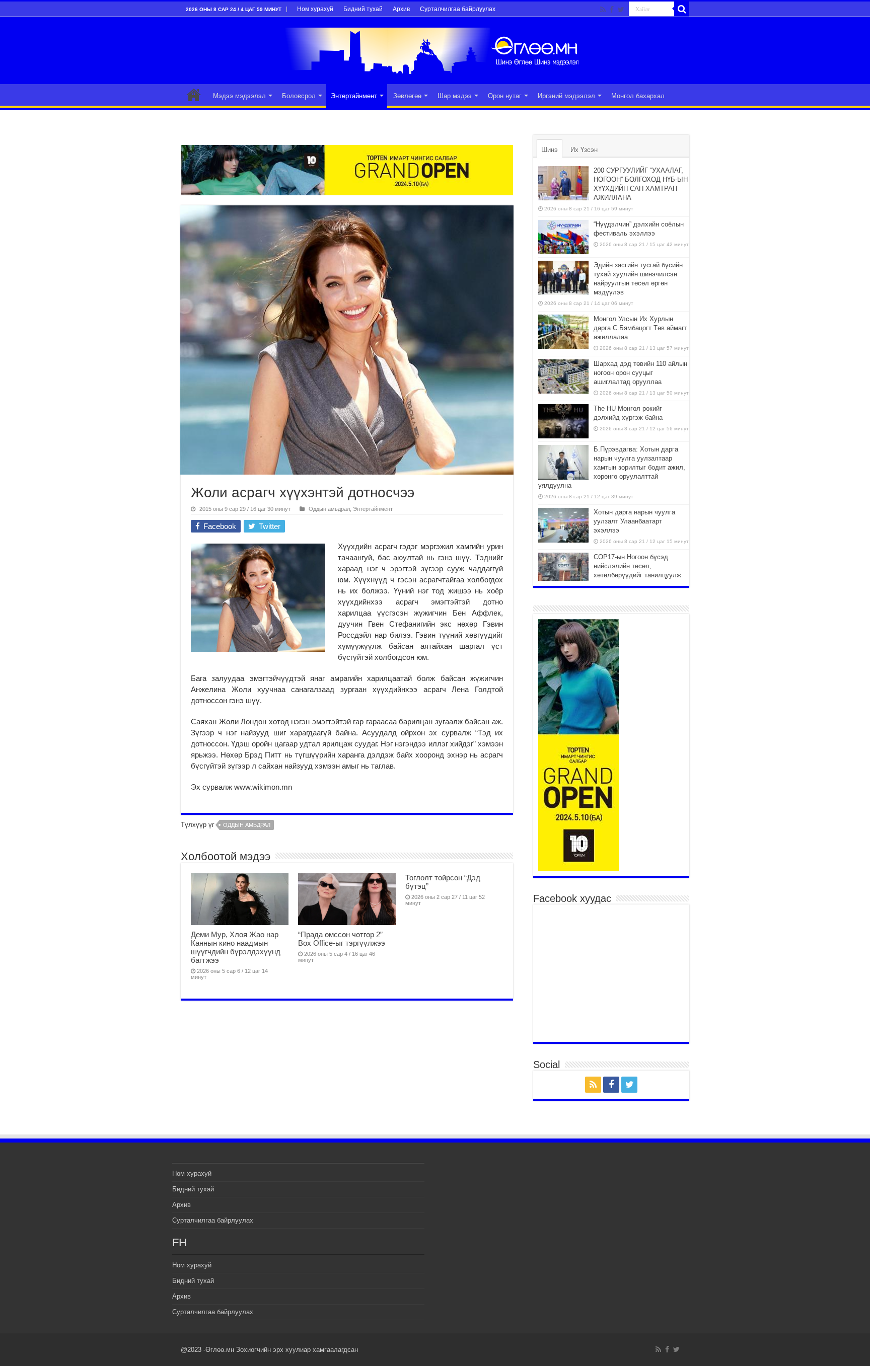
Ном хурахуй (315, 9)
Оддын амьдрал (329, 509)
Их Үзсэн (584, 150)
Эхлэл (194, 94)
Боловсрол (299, 96)
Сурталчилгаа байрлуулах (457, 9)
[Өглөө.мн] (435, 49)
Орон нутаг (505, 96)
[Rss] (603, 10)
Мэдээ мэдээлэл (239, 96)
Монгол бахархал (638, 96)
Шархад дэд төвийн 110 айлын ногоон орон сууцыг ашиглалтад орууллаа (640, 373)
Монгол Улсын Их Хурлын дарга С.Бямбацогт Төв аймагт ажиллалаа (640, 328)
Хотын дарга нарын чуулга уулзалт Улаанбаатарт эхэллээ (634, 521)
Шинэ (549, 150)
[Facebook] (612, 10)
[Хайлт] (681, 9)
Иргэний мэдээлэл (566, 96)
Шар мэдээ (455, 96)
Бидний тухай (363, 9)
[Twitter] (621, 10)
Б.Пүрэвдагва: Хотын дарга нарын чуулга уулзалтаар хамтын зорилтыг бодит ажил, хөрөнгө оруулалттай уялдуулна (611, 467)
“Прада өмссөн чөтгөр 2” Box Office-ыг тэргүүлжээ (341, 938)
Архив (401, 9)
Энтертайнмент (354, 96)
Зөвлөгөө (407, 96)
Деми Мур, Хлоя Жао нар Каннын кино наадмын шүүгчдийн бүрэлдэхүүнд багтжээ (235, 947)
